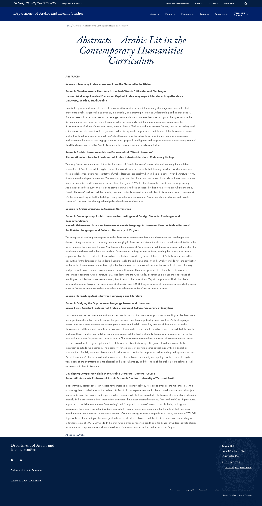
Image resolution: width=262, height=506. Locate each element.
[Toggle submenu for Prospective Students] (247, 14)
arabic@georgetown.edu (238, 467)
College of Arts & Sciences (72, 3)
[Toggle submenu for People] (174, 14)
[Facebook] (12, 460)
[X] (21, 460)
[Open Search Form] (246, 3)
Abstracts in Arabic (76, 434)
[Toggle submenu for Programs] (192, 14)
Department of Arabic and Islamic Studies (48, 14)
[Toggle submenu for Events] (202, 3)
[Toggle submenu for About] (158, 14)
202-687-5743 (232, 462)
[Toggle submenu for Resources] (226, 14)
